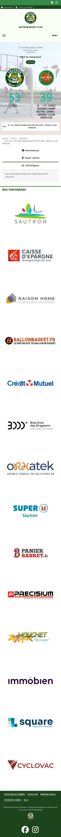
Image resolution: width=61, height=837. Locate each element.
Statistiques (32, 165)
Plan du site (33, 794)
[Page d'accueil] (30, 18)
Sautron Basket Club (30, 26)
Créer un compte (26, 7)
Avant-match (32, 157)
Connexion (8, 7)
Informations (32, 150)
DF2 (14, 105)
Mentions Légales (48, 794)
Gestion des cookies (12, 800)
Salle (26, 800)
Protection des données (14, 794)
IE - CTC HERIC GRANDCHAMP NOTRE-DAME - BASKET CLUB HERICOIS (46, 111)
